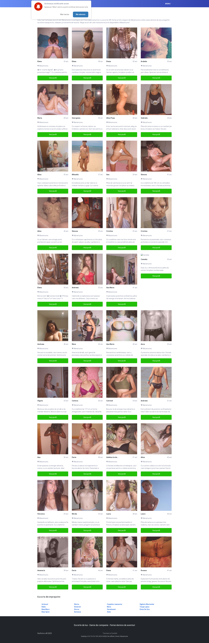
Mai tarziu (64, 14)
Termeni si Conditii (110, 633)
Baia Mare (45, 609)
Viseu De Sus (145, 609)
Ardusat (45, 604)
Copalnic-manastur (114, 604)
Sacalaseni (111, 609)
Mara (109, 607)
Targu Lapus (144, 607)
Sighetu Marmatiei (147, 604)
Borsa (76, 609)
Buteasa (77, 612)
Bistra (76, 604)
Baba (44, 607)
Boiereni (77, 607)
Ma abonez (80, 14)
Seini (109, 612)
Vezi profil (53, 78)
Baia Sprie (45, 612)
